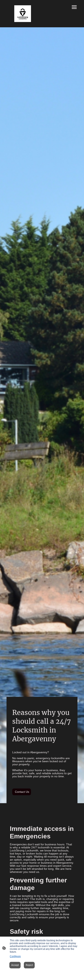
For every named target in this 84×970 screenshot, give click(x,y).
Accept (15, 965)
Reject (29, 965)
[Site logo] (22, 13)
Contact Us (21, 791)
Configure (15, 956)
